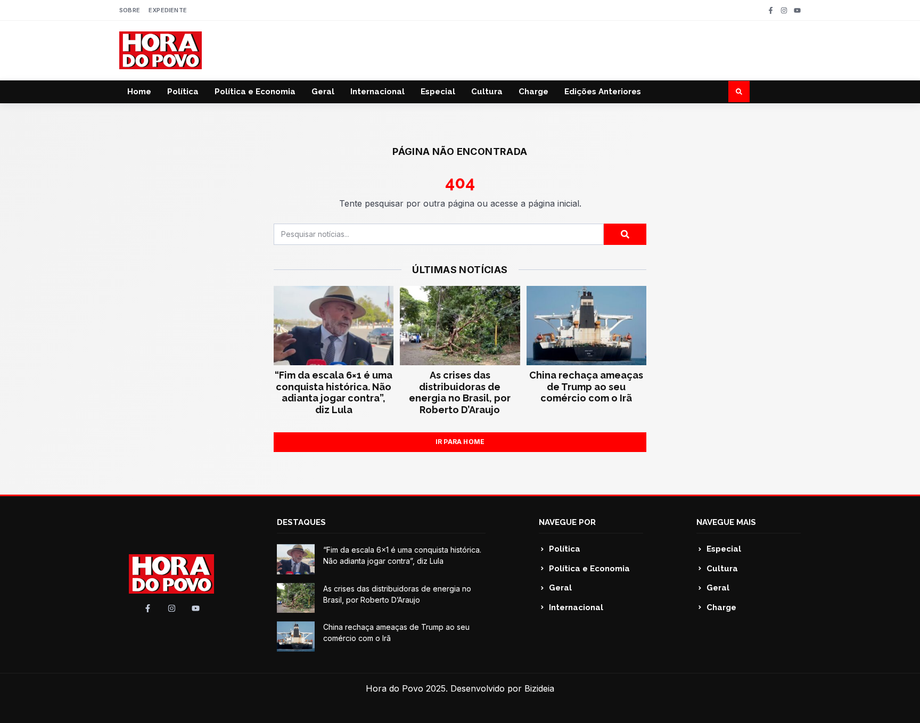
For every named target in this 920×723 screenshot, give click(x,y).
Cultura (487, 91)
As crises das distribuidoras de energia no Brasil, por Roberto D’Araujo (460, 392)
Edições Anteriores (602, 91)
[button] (739, 91)
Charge (533, 91)
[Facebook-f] (770, 10)
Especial (438, 91)
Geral (322, 91)
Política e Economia (255, 91)
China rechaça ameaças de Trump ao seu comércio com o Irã (586, 386)
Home (139, 91)
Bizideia (539, 688)
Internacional (377, 91)
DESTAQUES (301, 522)
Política (183, 91)
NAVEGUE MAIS (726, 522)
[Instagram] (784, 10)
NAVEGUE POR (567, 522)
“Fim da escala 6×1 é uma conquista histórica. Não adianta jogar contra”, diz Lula (333, 392)
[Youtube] (797, 10)
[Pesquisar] (625, 234)
